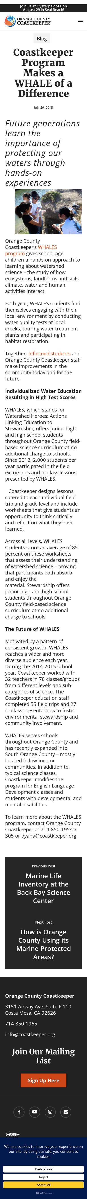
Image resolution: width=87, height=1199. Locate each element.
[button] (80, 21)
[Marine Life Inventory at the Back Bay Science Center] (43, 885)
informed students (49, 353)
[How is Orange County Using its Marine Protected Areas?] (43, 941)
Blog (42, 38)
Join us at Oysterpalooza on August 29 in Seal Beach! (43, 8)
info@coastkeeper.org (30, 1034)
